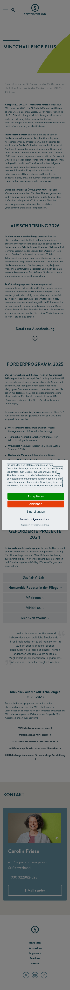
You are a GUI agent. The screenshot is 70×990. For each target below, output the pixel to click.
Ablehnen (35, 504)
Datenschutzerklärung (40, 525)
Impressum (25, 525)
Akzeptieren (36, 496)
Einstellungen (36, 511)
